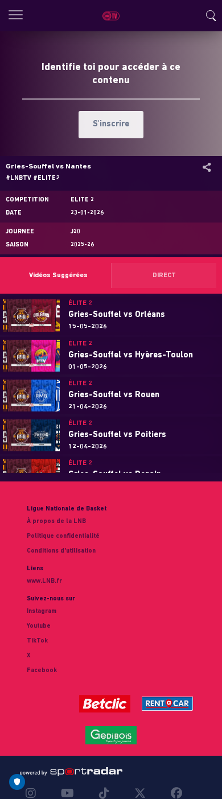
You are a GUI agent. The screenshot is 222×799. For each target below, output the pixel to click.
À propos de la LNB (56, 521)
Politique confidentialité (63, 536)
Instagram (41, 611)
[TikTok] (104, 793)
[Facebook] (173, 793)
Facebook (42, 671)
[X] (140, 793)
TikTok (37, 641)
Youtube (39, 626)
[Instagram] (33, 793)
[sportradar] (71, 771)
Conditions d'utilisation (61, 551)
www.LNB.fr (44, 581)
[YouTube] (67, 793)
